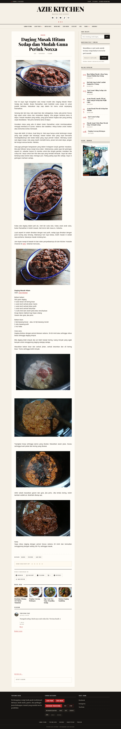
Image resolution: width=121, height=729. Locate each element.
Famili (86, 26)
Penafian (79, 722)
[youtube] (60, 17)
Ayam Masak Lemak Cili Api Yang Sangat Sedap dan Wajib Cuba (97, 100)
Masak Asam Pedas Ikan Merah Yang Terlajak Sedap (97, 124)
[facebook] (52, 17)
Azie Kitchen (60, 8)
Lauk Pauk (37, 26)
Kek (81, 26)
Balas (22, 622)
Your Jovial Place (25, 613)
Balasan (22, 624)
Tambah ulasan (18, 631)
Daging (43, 35)
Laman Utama (28, 26)
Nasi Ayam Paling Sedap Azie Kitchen (97, 91)
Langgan (104, 57)
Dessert (74, 26)
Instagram (82, 704)
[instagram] (56, 17)
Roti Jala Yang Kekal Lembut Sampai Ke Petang (96, 83)
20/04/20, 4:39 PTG (24, 615)
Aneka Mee (57, 26)
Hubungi (94, 26)
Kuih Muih (66, 26)
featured (30, 557)
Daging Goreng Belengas (96, 131)
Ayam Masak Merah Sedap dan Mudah (97, 109)
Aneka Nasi (48, 26)
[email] (68, 17)
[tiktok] (64, 17)
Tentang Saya (53, 722)
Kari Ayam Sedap (94, 117)
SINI (24, 244)
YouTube (81, 707)
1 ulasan (49, 53)
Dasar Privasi (71, 722)
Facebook (82, 700)
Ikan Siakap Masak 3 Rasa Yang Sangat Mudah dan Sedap (97, 75)
